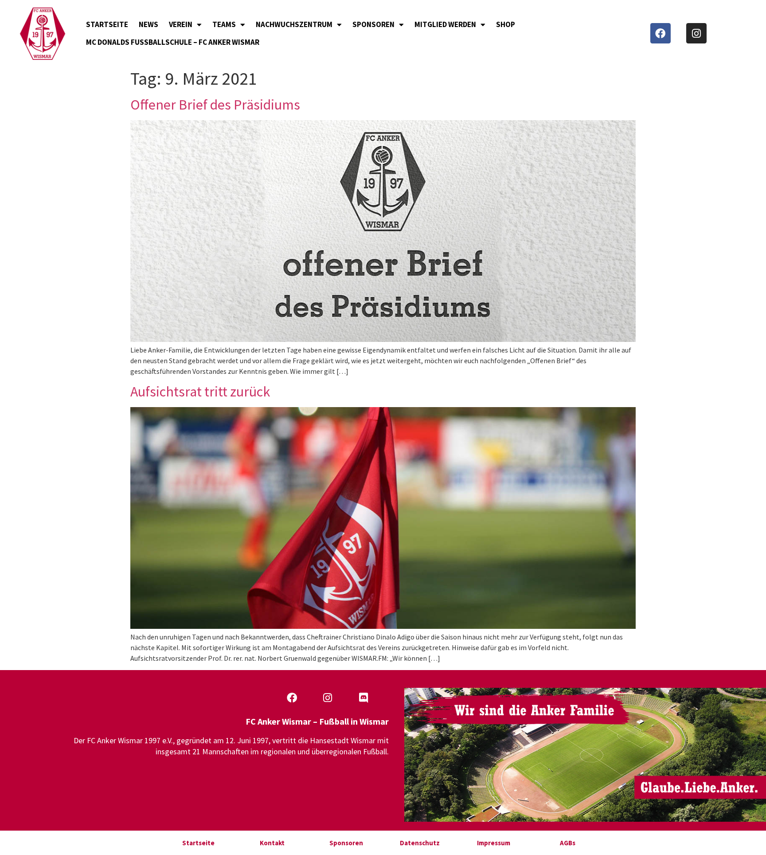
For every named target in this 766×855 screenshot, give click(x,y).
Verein (180, 24)
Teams (224, 24)
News (148, 24)
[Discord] (363, 698)
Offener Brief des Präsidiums (215, 105)
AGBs (567, 843)
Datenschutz (420, 843)
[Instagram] (696, 33)
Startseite (107, 24)
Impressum (493, 843)
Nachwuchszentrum (294, 24)
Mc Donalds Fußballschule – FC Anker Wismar (172, 42)
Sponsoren (373, 24)
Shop (505, 24)
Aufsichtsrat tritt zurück (200, 391)
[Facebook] (660, 33)
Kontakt (272, 843)
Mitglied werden (445, 24)
